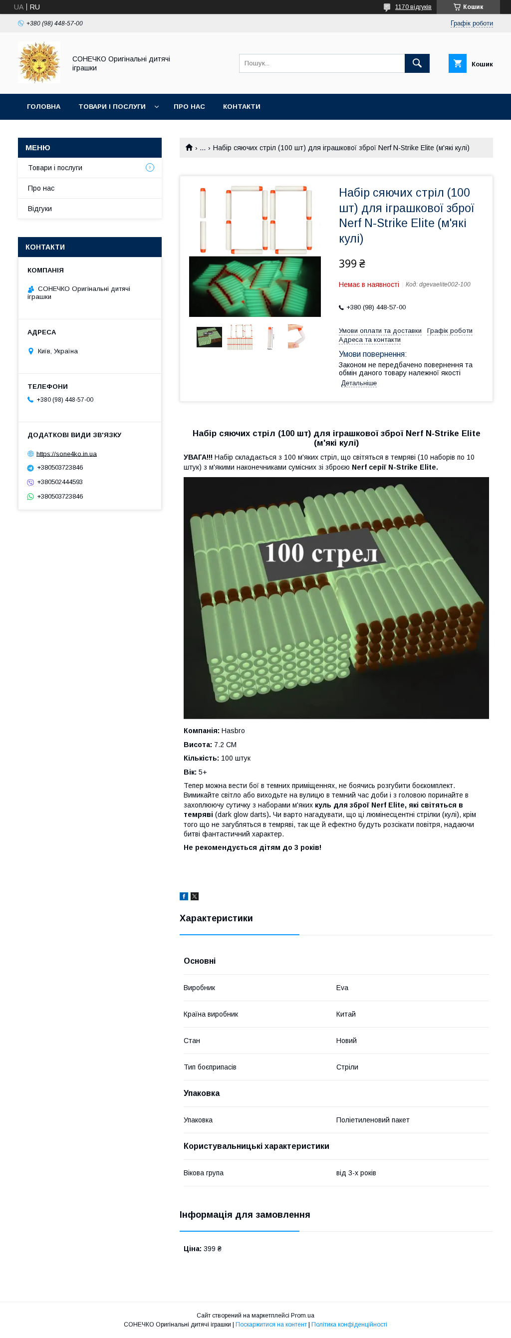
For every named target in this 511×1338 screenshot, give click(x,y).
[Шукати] (417, 63)
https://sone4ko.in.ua (66, 453)
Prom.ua (302, 1315)
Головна (43, 106)
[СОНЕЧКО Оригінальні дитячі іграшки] (39, 81)
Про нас (189, 106)
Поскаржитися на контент (271, 1324)
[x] (195, 898)
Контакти (241, 106)
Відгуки (40, 209)
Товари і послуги (112, 106)
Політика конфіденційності (349, 1324)
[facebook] (184, 898)
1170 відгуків (413, 6)
